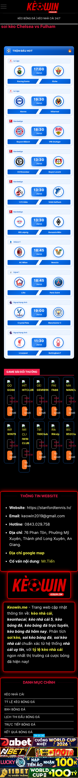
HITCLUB (28, 389)
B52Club (72, 434)
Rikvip (55, 434)
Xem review (11, 400)
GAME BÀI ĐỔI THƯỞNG (21, 371)
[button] (3, 6)
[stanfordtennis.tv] (42, 6)
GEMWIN (42, 389)
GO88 (11, 389)
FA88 (54, 389)
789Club (42, 434)
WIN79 (11, 434)
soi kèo (13, 637)
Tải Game (11, 411)
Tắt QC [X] (39, 735)
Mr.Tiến (48, 561)
